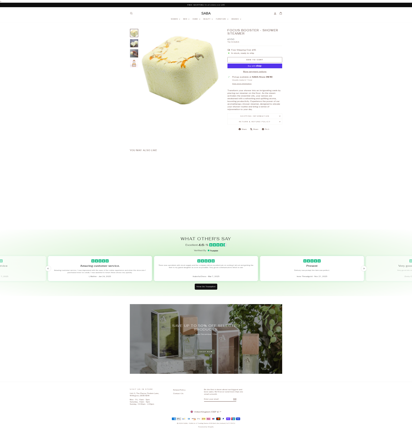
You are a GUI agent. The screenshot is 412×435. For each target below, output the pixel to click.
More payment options (255, 71)
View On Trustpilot (206, 286)
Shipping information (254, 116)
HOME (196, 19)
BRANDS (236, 19)
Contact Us (178, 393)
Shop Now (206, 352)
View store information (242, 84)
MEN (185, 19)
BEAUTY (207, 19)
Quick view (148, 209)
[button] (48, 268)
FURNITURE (221, 19)
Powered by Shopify (206, 427)
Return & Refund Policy (255, 122)
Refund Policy (179, 390)
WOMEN (174, 19)
